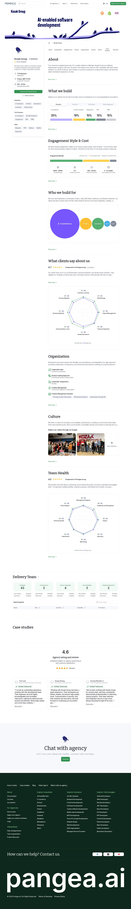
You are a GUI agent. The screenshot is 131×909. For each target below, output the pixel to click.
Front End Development (74, 802)
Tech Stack (91, 104)
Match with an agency (118, 3)
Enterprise (40, 825)
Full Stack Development (74, 806)
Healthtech (40, 812)
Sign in (94, 3)
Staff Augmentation (73, 828)
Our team (10, 799)
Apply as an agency (13, 815)
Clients (77, 49)
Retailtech (40, 818)
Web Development (73, 825)
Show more (51, 79)
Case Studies (107, 49)
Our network (11, 802)
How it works (12, 785)
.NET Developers (102, 806)
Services (75, 104)
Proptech (40, 815)
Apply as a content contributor (17, 818)
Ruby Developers (102, 825)
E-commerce (41, 799)
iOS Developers (102, 812)
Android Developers (103, 796)
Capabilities (58, 49)
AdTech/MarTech (43, 796)
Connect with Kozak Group (28, 91)
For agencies (54, 3)
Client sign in (43, 785)
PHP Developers (102, 815)
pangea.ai (65, 877)
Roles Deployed (108, 104)
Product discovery (13, 837)
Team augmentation (13, 834)
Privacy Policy (59, 896)
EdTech (39, 802)
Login (9, 821)
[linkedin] (97, 854)
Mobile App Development (75, 812)
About (64, 3)
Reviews (115, 49)
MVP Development (73, 815)
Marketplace (41, 822)
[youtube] (119, 854)
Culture (93, 49)
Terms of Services (45, 896)
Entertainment (41, 806)
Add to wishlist (29, 95)
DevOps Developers (103, 802)
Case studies (84, 3)
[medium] (108, 854)
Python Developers (103, 822)
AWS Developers (102, 799)
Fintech (39, 809)
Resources (74, 3)
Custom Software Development (77, 809)
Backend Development (74, 799)
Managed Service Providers (76, 831)
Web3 (39, 828)
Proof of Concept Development (77, 818)
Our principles (11, 796)
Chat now (65, 759)
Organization (85, 49)
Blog (34, 785)
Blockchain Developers (104, 831)
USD (107, 3)
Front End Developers (104, 818)
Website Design (72, 822)
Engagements (68, 49)
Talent (100, 49)
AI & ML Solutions (72, 796)
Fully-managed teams (14, 831)
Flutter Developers (103, 828)
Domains (58, 104)
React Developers (103, 809)
